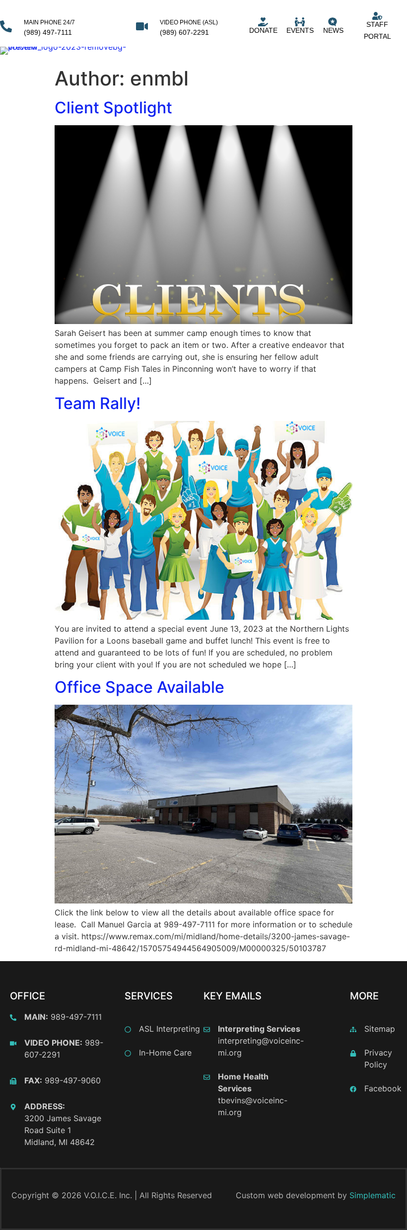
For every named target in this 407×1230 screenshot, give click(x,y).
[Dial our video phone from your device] (142, 26)
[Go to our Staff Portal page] (377, 16)
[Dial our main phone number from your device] (6, 26)
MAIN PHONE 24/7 (49, 22)
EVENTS (300, 30)
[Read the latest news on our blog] (333, 22)
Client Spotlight (113, 107)
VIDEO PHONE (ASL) (189, 22)
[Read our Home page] (263, 22)
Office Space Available (139, 687)
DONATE (263, 30)
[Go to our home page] (65, 51)
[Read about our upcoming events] (300, 22)
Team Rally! (97, 403)
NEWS (333, 30)
